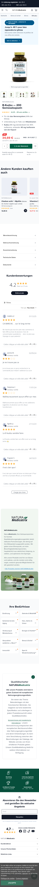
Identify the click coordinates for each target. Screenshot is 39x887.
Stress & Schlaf (15, 16)
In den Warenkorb (22, 146)
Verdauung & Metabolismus (7, 632)
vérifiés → (26, 112)
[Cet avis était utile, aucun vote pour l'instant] (30, 344)
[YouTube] (33, 831)
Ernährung (6, 613)
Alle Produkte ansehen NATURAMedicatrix (19, 569)
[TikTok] (28, 831)
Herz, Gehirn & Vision (27, 622)
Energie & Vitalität (28, 631)
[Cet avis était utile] (30, 483)
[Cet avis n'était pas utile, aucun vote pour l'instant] (34, 344)
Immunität (6, 650)
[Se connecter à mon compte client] (32, 10)
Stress (26, 16)
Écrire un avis (19, 293)
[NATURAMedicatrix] (19, 518)
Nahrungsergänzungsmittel (19, 87)
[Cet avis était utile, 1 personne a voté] (30, 449)
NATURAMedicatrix (8, 102)
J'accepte (12, 883)
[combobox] (28, 308)
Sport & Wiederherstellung (28, 651)
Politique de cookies (8, 878)
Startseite (4, 16)
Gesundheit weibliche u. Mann (8, 641)
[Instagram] (24, 831)
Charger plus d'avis (20, 492)
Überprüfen (19, 817)
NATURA (19, 10)
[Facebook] (20, 831)
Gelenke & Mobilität (29, 613)
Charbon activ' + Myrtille (14, 202)
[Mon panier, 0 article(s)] (36, 10)
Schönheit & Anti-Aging (8, 622)
